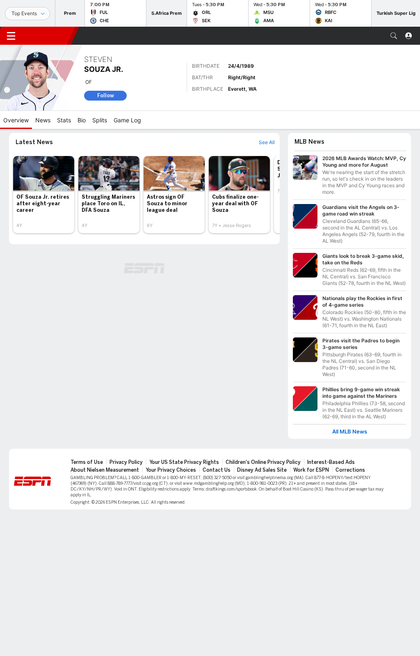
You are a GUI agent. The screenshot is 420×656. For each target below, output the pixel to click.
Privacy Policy (126, 462)
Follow (105, 95)
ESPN (48, 36)
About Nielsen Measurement (105, 470)
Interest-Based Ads (331, 462)
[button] (393, 35)
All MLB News (349, 432)
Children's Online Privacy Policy (263, 462)
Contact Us (217, 470)
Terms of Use (87, 462)
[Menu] (11, 36)
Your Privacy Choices (171, 470)
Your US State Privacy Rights (184, 462)
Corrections (350, 470)
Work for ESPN (311, 470)
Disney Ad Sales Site (262, 470)
